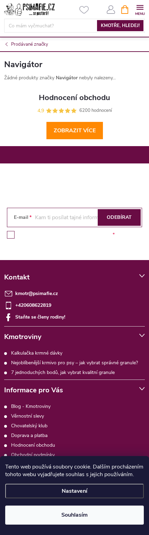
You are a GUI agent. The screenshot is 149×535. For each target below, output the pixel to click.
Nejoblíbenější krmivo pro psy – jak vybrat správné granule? (74, 362)
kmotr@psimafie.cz (36, 293)
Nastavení (74, 491)
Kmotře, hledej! (120, 26)
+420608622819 (33, 305)
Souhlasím (74, 515)
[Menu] (140, 9)
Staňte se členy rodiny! (40, 317)
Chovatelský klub (29, 425)
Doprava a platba (29, 435)
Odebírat (119, 217)
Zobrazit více (75, 130)
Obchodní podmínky (33, 455)
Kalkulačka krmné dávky (36, 353)
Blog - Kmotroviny (31, 406)
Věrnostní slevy (27, 416)
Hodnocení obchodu (33, 445)
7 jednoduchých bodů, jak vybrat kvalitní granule (63, 372)
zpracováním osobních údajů (80, 234)
